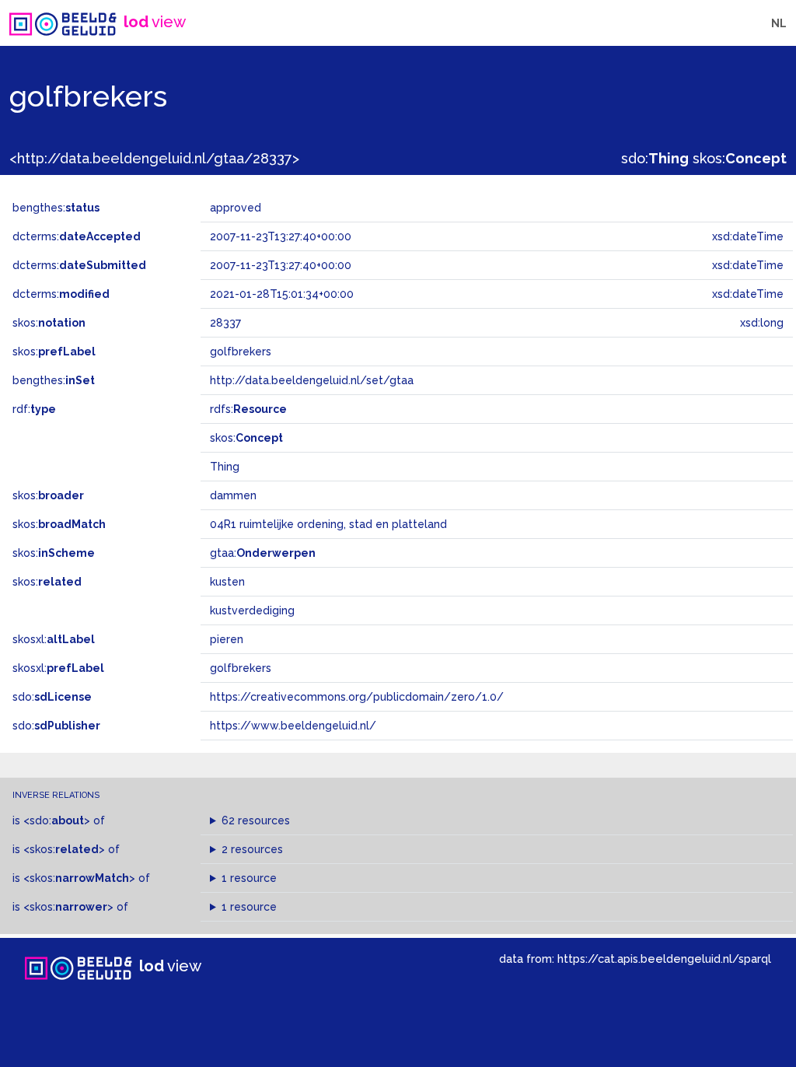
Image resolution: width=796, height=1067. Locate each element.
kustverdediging (252, 610)
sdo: (655, 158)
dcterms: (76, 236)
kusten (227, 581)
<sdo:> (56, 820)
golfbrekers (240, 668)
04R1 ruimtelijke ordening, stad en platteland (328, 524)
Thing (224, 466)
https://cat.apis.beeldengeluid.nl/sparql (664, 958)
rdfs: (248, 409)
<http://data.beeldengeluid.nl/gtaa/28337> (154, 158)
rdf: (34, 409)
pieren (226, 639)
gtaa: (263, 553)
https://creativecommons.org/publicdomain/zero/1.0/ (357, 697)
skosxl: (53, 639)
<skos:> (64, 849)
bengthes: (56, 207)
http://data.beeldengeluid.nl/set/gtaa (312, 380)
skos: (740, 158)
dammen (233, 495)
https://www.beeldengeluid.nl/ (293, 725)
